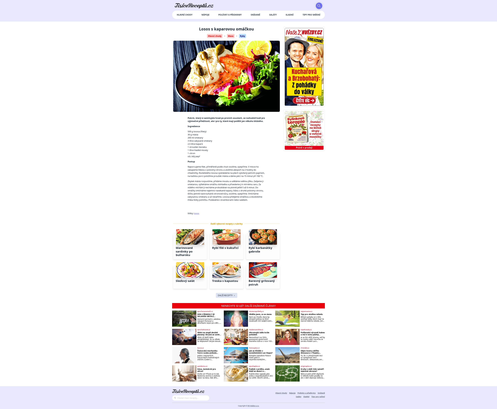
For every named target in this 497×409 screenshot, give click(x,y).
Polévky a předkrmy (230, 14)
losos (196, 213)
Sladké (290, 14)
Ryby (242, 36)
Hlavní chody (184, 14)
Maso (230, 36)
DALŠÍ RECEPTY (225, 295)
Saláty (273, 14)
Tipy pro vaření (311, 14)
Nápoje (205, 14)
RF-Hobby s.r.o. (253, 406)
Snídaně (255, 14)
